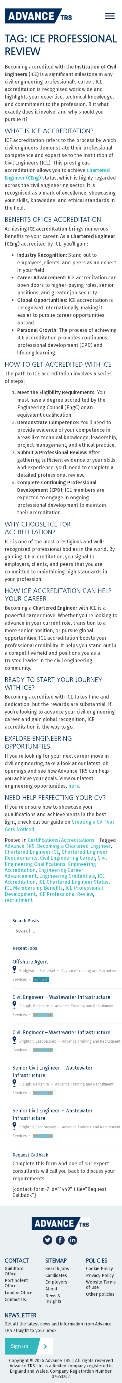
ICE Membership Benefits (34, 888)
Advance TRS (19, 846)
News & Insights (53, 1299)
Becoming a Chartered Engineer (74, 846)
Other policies (100, 1294)
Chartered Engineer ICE (32, 852)
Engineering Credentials (67, 876)
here (73, 786)
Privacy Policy (100, 1275)
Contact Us (15, 1299)
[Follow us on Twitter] (47, 1240)
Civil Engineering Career (67, 858)
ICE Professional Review (65, 894)
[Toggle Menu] (110, 16)
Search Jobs (57, 1268)
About (51, 1289)
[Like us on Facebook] (60, 1240)
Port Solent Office (16, 1283)
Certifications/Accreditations (61, 840)
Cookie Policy (99, 1268)
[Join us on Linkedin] (72, 1240)
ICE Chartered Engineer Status (73, 882)
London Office (19, 1292)
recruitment (19, 900)
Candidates (56, 1275)
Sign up (19, 1346)
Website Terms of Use (101, 1285)
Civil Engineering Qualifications (56, 861)
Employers (56, 1282)
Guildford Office (14, 1271)
